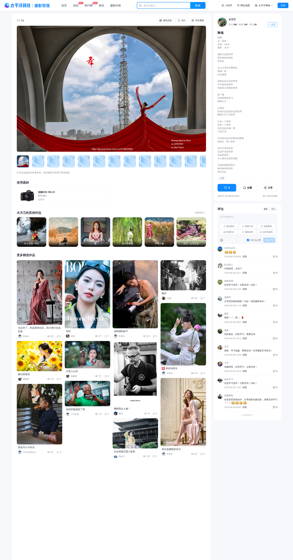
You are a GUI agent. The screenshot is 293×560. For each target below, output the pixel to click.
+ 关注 (272, 24)
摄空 (226, 313)
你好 (68, 331)
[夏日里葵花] (39, 356)
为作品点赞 (255, 240)
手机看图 (199, 20)
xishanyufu (229, 248)
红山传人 (228, 264)
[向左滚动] (20, 161)
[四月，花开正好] (191, 232)
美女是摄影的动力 (171, 449)
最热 (273, 208)
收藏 (249, 187)
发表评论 (269, 240)
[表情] (221, 240)
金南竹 (227, 297)
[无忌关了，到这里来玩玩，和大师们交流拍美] (39, 292)
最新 (266, 208)
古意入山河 (72, 371)
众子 (226, 346)
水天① (232, 19)
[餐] (95, 232)
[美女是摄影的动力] (183, 412)
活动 (75, 5)
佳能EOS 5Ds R (46, 192)
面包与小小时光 (26, 447)
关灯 (183, 20)
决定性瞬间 (268, 232)
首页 (64, 5)
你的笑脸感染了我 (75, 409)
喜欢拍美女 (172, 368)
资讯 (101, 5)
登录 (283, 5)
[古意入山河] (87, 354)
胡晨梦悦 (228, 395)
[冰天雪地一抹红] (31, 232)
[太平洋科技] (18, 5)
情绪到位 (230, 232)
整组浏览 (167, 20)
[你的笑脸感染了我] (87, 393)
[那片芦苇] (63, 232)
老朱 (226, 330)
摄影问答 (115, 5)
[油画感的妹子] (135, 294)
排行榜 (88, 5)
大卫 (226, 363)
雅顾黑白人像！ (122, 408)
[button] (36, 89)
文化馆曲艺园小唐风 (124, 451)
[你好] (87, 294)
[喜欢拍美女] (183, 334)
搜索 (197, 5)
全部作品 (199, 212)
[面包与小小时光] (39, 414)
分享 (270, 187)
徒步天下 (228, 379)
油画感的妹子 (121, 331)
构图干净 (249, 226)
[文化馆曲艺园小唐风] (135, 433)
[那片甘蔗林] (127, 232)
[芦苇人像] (159, 232)
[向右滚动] (202, 161)
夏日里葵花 (24, 374)
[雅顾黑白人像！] (135, 373)
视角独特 (249, 232)
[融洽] (183, 275)
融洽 (164, 293)
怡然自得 (228, 280)
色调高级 (268, 226)
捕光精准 (230, 226)
